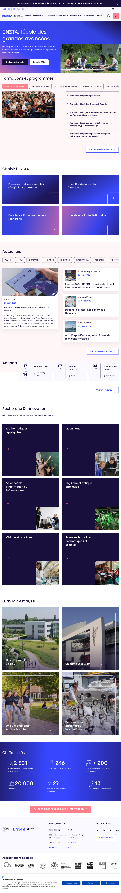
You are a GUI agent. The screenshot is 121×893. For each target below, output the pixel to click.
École (20, 260)
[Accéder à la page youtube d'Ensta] (117, 830)
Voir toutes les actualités (101, 351)
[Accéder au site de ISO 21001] (90, 865)
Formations (38, 16)
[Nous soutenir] (18, 9)
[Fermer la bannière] (118, 3)
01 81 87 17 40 (54, 843)
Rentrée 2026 (39, 62)
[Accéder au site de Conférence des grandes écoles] (19, 865)
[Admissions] (14, 9)
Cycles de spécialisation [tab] (66, 86)
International (76, 16)
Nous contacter (106, 837)
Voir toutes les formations (100, 149)
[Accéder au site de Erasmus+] (66, 865)
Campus (100, 16)
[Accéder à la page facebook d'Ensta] (110, 830)
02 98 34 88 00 (73, 843)
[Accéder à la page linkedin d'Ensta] (97, 830)
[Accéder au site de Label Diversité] (114, 865)
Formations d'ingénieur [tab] (15, 86)
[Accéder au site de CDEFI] (31, 865)
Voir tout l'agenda (104, 390)
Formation (49, 260)
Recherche (99, 260)
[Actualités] (4, 9)
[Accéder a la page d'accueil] (12, 16)
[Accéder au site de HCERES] (43, 865)
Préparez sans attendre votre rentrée (85, 3)
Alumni (8, 260)
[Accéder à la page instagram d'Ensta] (104, 830)
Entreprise (33, 260)
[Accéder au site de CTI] (7, 865)
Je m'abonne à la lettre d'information (60, 809)
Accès (51, 847)
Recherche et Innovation (56, 16)
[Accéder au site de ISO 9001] (78, 865)
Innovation (65, 260)
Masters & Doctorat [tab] (40, 86)
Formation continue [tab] (92, 86)
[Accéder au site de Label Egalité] (102, 865)
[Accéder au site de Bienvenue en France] (55, 865)
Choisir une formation (15, 62)
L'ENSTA (28, 16)
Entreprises (89, 16)
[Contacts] (23, 9)
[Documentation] (9, 9)
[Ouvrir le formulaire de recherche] (109, 16)
